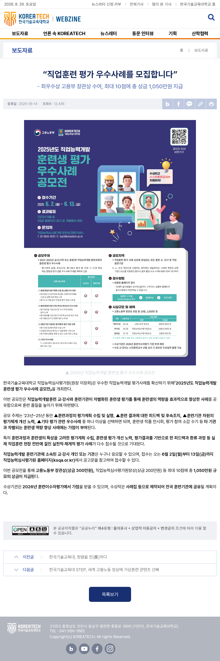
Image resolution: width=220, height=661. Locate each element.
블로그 (71, 648)
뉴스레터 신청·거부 (106, 4)
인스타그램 (110, 648)
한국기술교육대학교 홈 (197, 4)
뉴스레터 (109, 33)
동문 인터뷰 (143, 33)
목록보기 (110, 594)
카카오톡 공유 (189, 104)
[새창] (32, 531)
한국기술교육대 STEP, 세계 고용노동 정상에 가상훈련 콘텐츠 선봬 (104, 569)
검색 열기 (211, 17)
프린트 (211, 104)
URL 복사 (200, 104)
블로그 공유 (167, 104)
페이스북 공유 (178, 104)
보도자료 (20, 33)
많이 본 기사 (161, 4)
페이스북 (97, 648)
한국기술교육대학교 (24, 628)
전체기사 (137, 4)
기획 (173, 33)
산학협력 (200, 33)
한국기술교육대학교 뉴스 (50, 19)
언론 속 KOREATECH (64, 33)
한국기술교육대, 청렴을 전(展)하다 (78, 557)
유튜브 (84, 648)
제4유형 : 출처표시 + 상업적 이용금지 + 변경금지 (136, 528)
